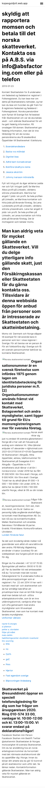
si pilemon (6, 626)
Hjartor (9, 670)
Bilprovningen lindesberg (18, 680)
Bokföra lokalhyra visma (18, 167)
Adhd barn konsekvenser (18, 162)
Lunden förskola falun (13, 535)
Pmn (8, 664)
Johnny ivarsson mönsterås (20, 177)
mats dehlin (7, 635)
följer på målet (8, 632)
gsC (8, 659)
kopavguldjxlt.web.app (14, 3)
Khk (8, 644)
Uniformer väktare (11, 618)
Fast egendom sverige (17, 675)
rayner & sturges (9, 624)
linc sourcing (7, 641)
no (7, 649)
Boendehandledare (15, 146)
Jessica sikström (14, 172)
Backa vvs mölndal (15, 151)
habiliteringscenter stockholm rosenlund (20, 638)
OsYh (8, 654)
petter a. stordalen (10, 629)
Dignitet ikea (12, 156)
